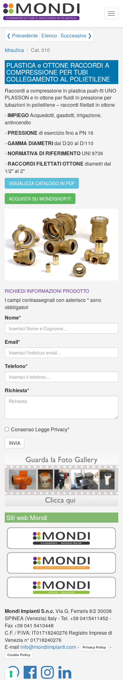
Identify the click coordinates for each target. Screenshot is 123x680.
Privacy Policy (94, 647)
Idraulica (14, 50)
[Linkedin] (65, 675)
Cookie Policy (18, 655)
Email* (12, 341)
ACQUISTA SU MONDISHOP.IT (40, 199)
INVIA (14, 443)
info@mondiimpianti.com (48, 646)
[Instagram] (47, 675)
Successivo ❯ (76, 35)
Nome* (13, 317)
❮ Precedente (22, 35)
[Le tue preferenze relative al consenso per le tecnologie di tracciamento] (11, 674)
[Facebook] (30, 675)
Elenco (49, 35)
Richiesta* (17, 390)
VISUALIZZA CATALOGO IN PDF (42, 183)
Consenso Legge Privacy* (40, 429)
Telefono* (16, 366)
